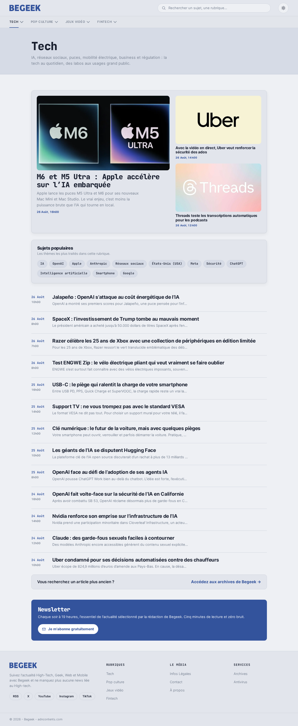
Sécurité (213, 264)
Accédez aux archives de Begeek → (226, 581)
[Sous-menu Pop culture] (56, 22)
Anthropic (98, 264)
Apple (77, 264)
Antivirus (240, 682)
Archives (241, 674)
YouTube (44, 696)
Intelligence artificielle (63, 273)
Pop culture (42, 22)
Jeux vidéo (75, 22)
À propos (177, 690)
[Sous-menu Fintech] (115, 22)
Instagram (66, 696)
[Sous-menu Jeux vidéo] (88, 22)
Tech (14, 22)
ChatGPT (236, 264)
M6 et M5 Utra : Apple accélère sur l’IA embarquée (98, 180)
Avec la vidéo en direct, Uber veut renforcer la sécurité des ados (215, 150)
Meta (194, 264)
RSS (16, 696)
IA (42, 264)
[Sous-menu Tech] (21, 22)
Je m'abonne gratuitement (71, 629)
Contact (176, 682)
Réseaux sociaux (129, 264)
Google (128, 273)
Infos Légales (180, 674)
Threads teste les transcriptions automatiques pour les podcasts (216, 217)
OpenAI (58, 264)
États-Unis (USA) (167, 264)
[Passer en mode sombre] (283, 8)
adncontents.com (50, 719)
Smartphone (105, 273)
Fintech (104, 22)
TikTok (87, 696)
